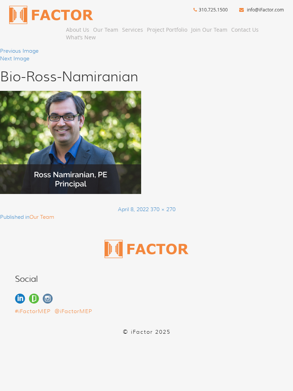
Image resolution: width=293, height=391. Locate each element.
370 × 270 (162, 209)
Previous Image (19, 50)
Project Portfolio (167, 29)
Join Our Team (209, 29)
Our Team (105, 29)
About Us (77, 29)
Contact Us (245, 29)
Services (132, 29)
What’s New (81, 37)
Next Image (14, 58)
